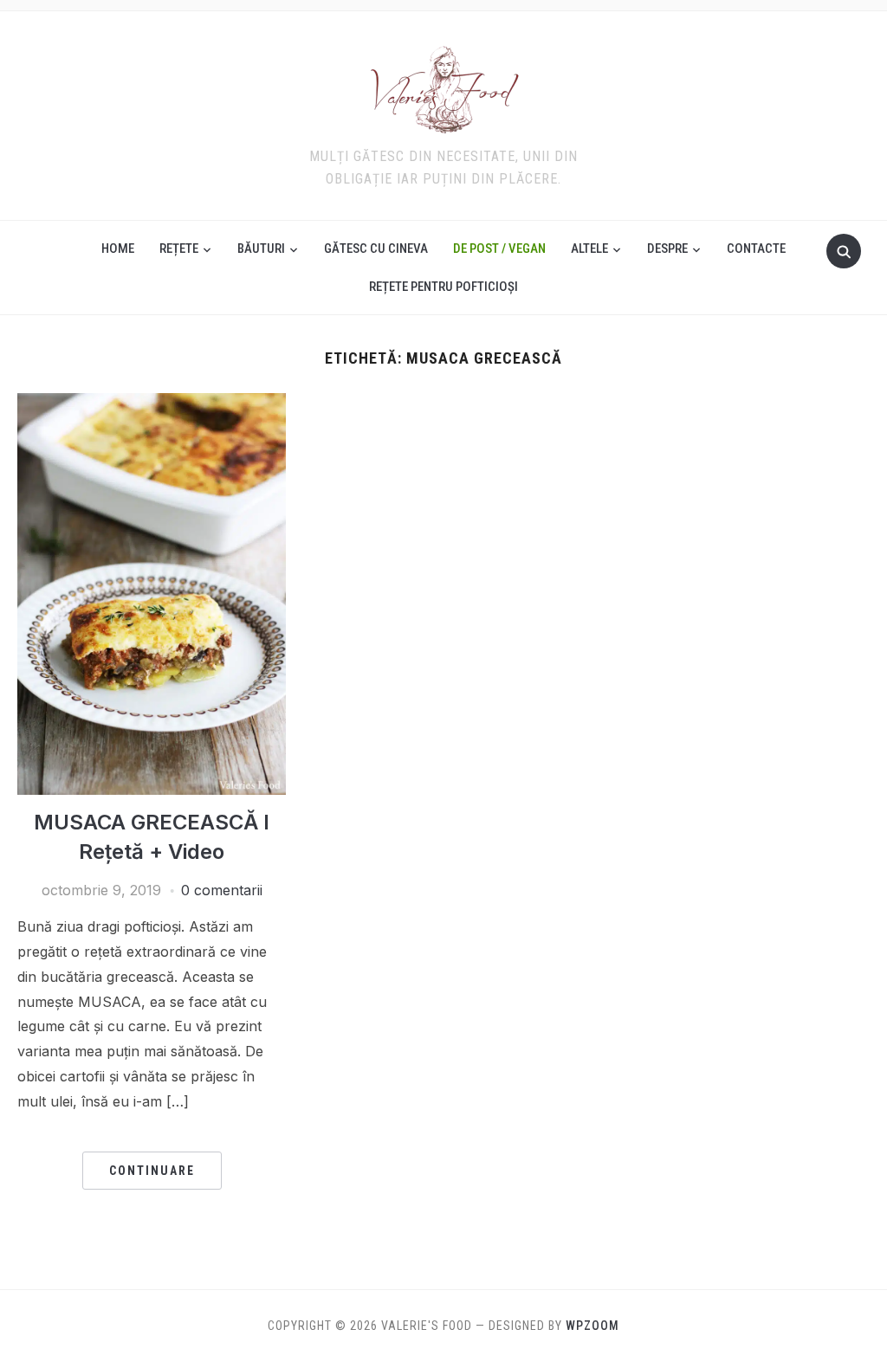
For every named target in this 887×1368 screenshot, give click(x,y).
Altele (589, 248)
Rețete (178, 248)
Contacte (756, 248)
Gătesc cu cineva (376, 248)
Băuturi (261, 248)
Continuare (152, 1171)
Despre (667, 248)
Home (117, 248)
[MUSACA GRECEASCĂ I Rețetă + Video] (151, 403)
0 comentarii (221, 890)
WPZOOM (592, 1326)
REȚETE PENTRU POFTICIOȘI (443, 286)
